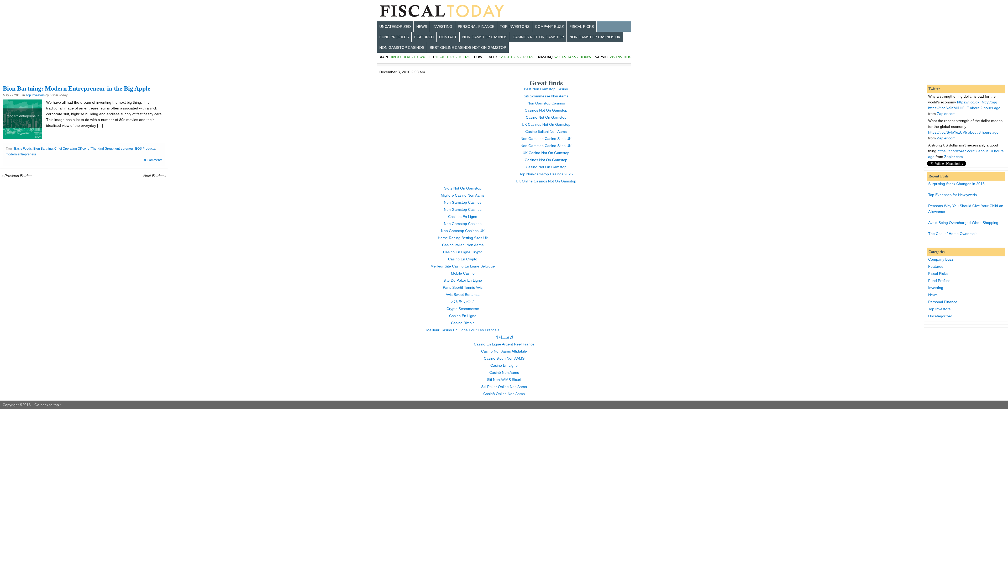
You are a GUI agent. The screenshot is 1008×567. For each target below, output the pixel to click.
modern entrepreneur (21, 154)
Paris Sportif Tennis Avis (462, 287)
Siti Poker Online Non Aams (504, 387)
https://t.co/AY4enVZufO (957, 151)
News (421, 26)
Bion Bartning (43, 148)
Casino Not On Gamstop (546, 117)
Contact (448, 37)
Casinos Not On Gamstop (538, 37)
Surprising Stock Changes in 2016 (956, 184)
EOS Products (145, 148)
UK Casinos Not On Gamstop (546, 124)
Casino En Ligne (462, 316)
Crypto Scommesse (463, 309)
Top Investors (514, 26)
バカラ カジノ (462, 302)
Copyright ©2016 (17, 405)
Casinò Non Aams (504, 372)
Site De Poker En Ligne (462, 280)
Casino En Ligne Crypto (462, 252)
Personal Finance (476, 26)
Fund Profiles (394, 37)
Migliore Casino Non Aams (463, 195)
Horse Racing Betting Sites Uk (463, 238)
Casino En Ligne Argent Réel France (504, 344)
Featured (424, 37)
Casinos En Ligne (462, 216)
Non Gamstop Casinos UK (594, 37)
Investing (442, 26)
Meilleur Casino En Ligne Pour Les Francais (462, 330)
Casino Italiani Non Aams (546, 131)
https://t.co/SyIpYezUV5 (947, 132)
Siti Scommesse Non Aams (546, 96)
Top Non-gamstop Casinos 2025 (546, 174)
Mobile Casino (463, 273)
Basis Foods (23, 148)
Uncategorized (395, 26)
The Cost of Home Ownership (953, 234)
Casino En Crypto (462, 259)
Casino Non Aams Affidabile (504, 351)
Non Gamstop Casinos (484, 37)
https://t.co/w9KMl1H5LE (948, 108)
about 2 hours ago (985, 108)
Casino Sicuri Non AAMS (504, 358)
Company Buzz (549, 26)
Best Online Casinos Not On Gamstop (468, 47)
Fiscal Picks (581, 26)
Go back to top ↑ (48, 405)
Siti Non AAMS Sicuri (504, 379)
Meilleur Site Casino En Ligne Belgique (462, 266)
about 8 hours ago (983, 132)
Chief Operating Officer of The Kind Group (84, 148)
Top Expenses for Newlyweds (952, 195)
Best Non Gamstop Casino (546, 89)
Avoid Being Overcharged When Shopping (963, 222)
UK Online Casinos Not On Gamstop (546, 181)
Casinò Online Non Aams (504, 394)
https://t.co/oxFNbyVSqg (977, 102)
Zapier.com (946, 114)
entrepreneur (124, 148)
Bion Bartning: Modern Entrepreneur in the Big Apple (76, 88)
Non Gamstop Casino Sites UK (546, 138)
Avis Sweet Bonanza (463, 294)
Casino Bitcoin (463, 323)
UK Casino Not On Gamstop (546, 153)
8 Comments (153, 160)
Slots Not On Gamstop (462, 188)
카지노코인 (504, 337)
